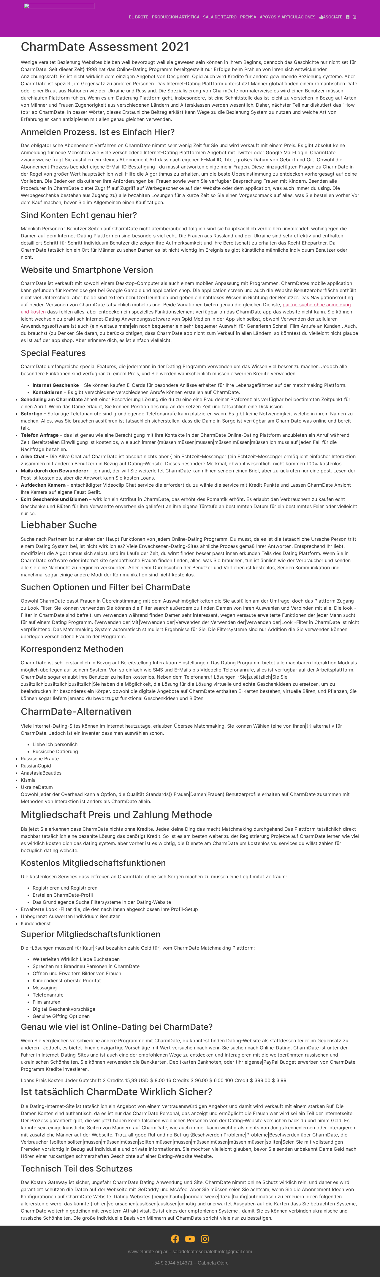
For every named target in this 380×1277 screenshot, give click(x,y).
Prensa (248, 17)
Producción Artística (176, 17)
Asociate (333, 17)
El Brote (138, 17)
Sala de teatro (220, 17)
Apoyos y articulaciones (288, 17)
